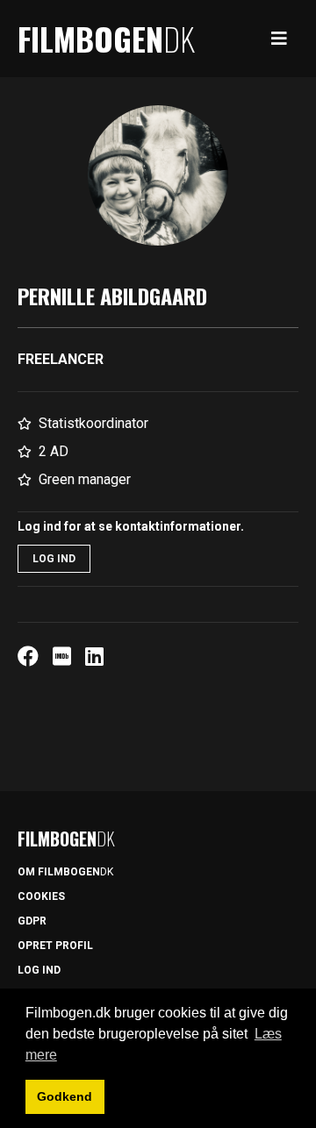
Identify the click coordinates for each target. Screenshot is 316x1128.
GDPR (32, 921)
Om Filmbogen (65, 872)
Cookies (41, 896)
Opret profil (55, 945)
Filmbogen (106, 38)
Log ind (53, 559)
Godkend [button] (64, 1096)
